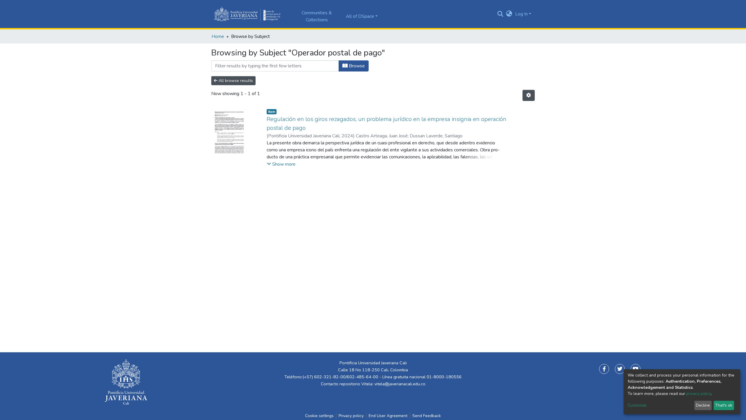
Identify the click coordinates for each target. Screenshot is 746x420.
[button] (509, 14)
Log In (521, 14)
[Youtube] (636, 369)
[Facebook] (604, 369)
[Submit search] (500, 14)
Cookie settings (319, 416)
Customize (637, 405)
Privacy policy (351, 416)
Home (218, 36)
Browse (356, 66)
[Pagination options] (528, 95)
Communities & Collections (317, 16)
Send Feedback (426, 416)
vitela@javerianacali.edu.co (399, 384)
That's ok (723, 405)
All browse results (235, 80)
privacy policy (698, 393)
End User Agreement (388, 416)
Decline (703, 405)
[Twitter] (620, 369)
